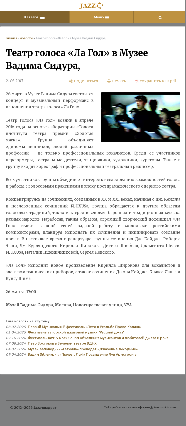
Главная (11, 38)
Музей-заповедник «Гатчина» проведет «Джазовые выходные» (83, 349)
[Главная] (93, 6)
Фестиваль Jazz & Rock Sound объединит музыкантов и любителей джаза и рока (98, 338)
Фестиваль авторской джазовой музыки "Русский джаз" (76, 332)
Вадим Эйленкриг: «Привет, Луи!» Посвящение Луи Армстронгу (82, 354)
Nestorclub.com (165, 407)
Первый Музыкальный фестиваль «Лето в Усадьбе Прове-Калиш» (84, 327)
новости (26, 38)
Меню (99, 17)
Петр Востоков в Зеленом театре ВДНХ (62, 343)
